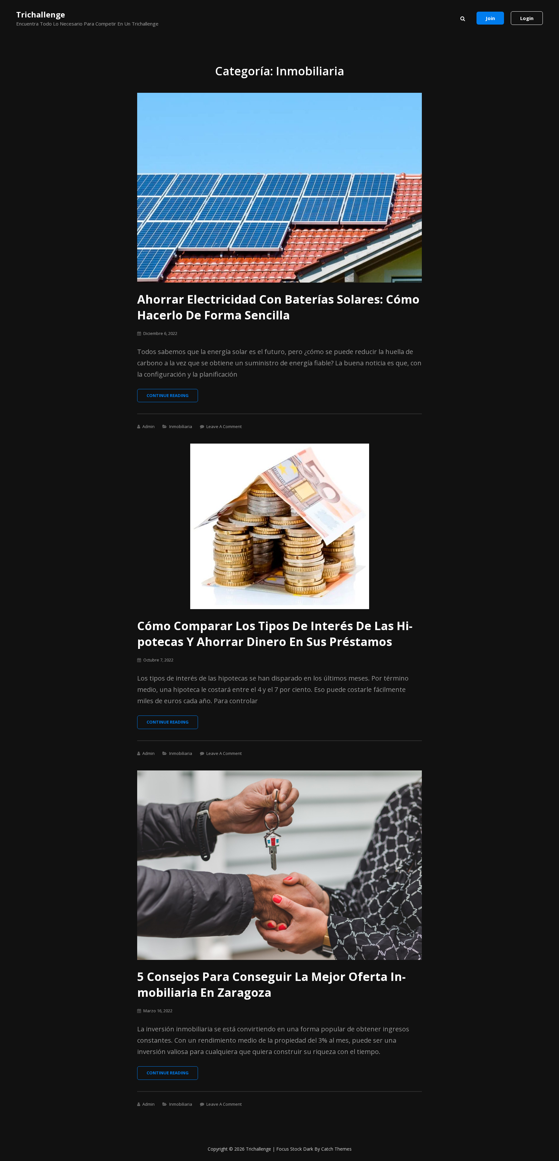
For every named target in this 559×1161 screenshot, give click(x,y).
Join (490, 18)
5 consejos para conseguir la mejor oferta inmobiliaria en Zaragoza (271, 984)
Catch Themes (336, 1149)
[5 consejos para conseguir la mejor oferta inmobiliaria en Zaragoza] (279, 865)
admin (148, 426)
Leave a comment (224, 426)
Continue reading (172, 397)
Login (526, 18)
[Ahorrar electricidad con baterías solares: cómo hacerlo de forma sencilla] (279, 188)
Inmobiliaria (180, 426)
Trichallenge (40, 14)
